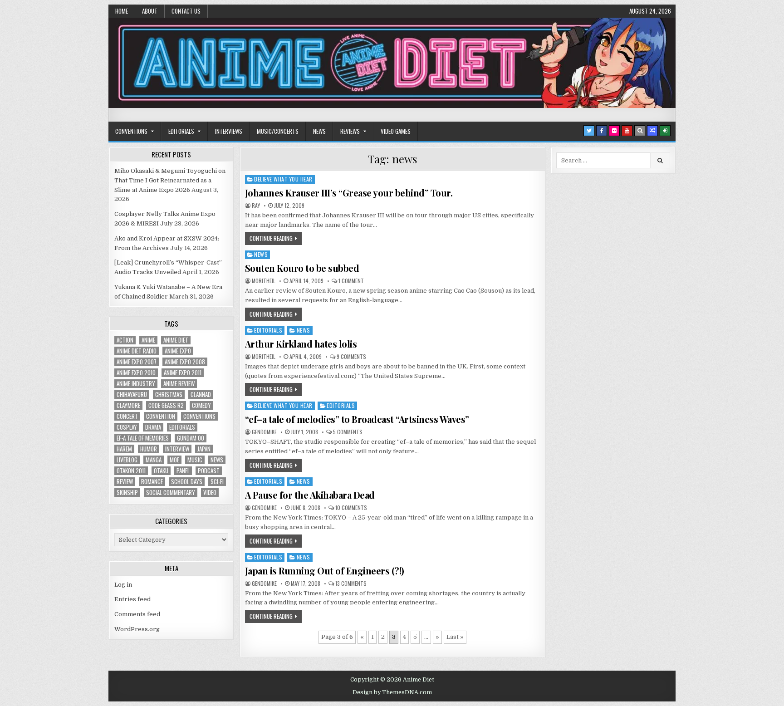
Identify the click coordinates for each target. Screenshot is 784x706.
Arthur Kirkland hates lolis (301, 344)
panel (183, 470)
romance (152, 481)
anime (148, 340)
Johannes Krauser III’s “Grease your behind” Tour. (349, 192)
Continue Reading (271, 238)
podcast (209, 470)
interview (177, 449)
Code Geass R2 (166, 405)
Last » (455, 636)
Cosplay (127, 427)
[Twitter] (588, 130)
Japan (204, 449)
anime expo (178, 351)
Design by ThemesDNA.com (392, 692)
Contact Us (186, 10)
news (217, 460)
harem (124, 449)
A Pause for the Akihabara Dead (310, 495)
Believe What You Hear (283, 179)
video (209, 492)
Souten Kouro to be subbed (302, 268)
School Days (186, 481)
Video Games (396, 131)
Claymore (128, 405)
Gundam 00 (190, 438)
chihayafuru (132, 394)
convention (160, 416)
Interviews (228, 131)
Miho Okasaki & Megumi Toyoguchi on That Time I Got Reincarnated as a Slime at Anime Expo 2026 (169, 180)
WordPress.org (137, 629)
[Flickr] (614, 130)
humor (148, 449)
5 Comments (348, 432)
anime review (179, 383)
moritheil (263, 281)
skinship (127, 492)
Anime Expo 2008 (185, 362)
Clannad (201, 394)
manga (154, 460)
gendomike (264, 432)
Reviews (350, 131)
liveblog (127, 460)
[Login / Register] (665, 130)
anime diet (175, 340)
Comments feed (137, 614)
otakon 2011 (131, 470)
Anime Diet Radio (137, 351)
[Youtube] (627, 130)
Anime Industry (136, 383)
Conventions (131, 131)
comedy (201, 405)
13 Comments (351, 583)
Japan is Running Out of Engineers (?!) (324, 570)
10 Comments (351, 507)
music (194, 460)
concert (127, 416)
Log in (123, 584)
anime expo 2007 (137, 362)
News (319, 131)
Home (121, 10)
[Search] (639, 130)
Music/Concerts (278, 131)
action (125, 340)
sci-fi (217, 481)
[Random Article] (652, 130)
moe (174, 460)
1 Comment (351, 281)
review (125, 481)
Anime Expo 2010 (136, 372)
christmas (168, 394)
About (149, 10)
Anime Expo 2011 (182, 372)
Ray (256, 205)
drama (153, 427)
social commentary (170, 492)
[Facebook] (601, 130)
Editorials (181, 131)
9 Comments (351, 356)
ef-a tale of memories (143, 438)
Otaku (161, 470)
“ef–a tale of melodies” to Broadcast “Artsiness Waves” (357, 419)
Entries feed (132, 599)
